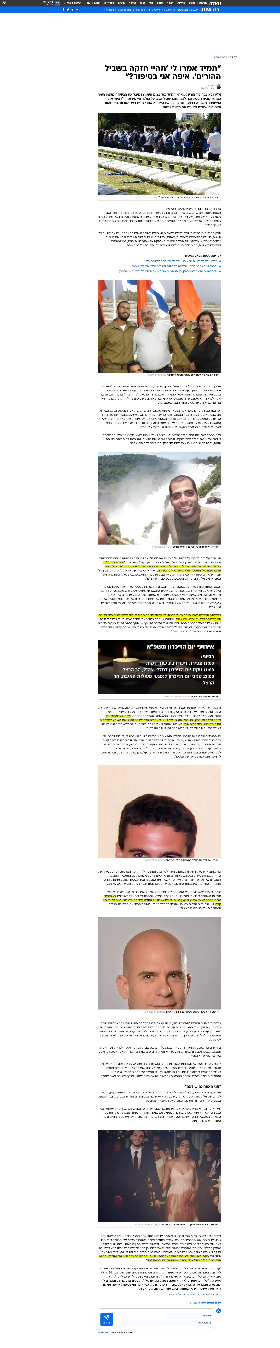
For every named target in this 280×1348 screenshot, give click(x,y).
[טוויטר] (68, 10)
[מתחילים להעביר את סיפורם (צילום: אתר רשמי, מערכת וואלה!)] (159, 670)
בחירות (181, 3)
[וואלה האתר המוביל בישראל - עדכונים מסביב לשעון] (215, 3)
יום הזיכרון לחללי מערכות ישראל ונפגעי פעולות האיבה (195, 1294)
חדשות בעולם (139, 10)
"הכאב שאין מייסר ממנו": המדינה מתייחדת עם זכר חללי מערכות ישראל (175, 266)
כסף (151, 3)
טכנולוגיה (109, 3)
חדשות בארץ (168, 10)
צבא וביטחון (182, 10)
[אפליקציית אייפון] (72, 10)
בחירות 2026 (124, 10)
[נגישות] (4, 3)
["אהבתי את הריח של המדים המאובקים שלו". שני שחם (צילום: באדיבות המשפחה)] (159, 814)
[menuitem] (201, 3)
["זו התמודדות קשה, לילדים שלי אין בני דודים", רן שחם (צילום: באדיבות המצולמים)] (159, 966)
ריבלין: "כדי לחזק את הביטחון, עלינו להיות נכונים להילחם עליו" (181, 261)
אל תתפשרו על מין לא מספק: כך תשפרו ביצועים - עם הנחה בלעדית (176, 271)
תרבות (170, 3)
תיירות (121, 3)
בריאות (132, 3)
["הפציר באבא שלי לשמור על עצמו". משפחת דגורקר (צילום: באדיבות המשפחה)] (159, 329)
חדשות (203, 3)
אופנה (97, 3)
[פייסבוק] (63, 10)
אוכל (142, 3)
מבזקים (194, 10)
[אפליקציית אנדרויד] (77, 10)
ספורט (192, 3)
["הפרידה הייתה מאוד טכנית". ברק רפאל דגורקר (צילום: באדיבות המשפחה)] (159, 501)
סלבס (160, 3)
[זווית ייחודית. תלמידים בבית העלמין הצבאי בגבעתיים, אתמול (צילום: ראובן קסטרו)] (159, 157)
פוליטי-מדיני (154, 10)
